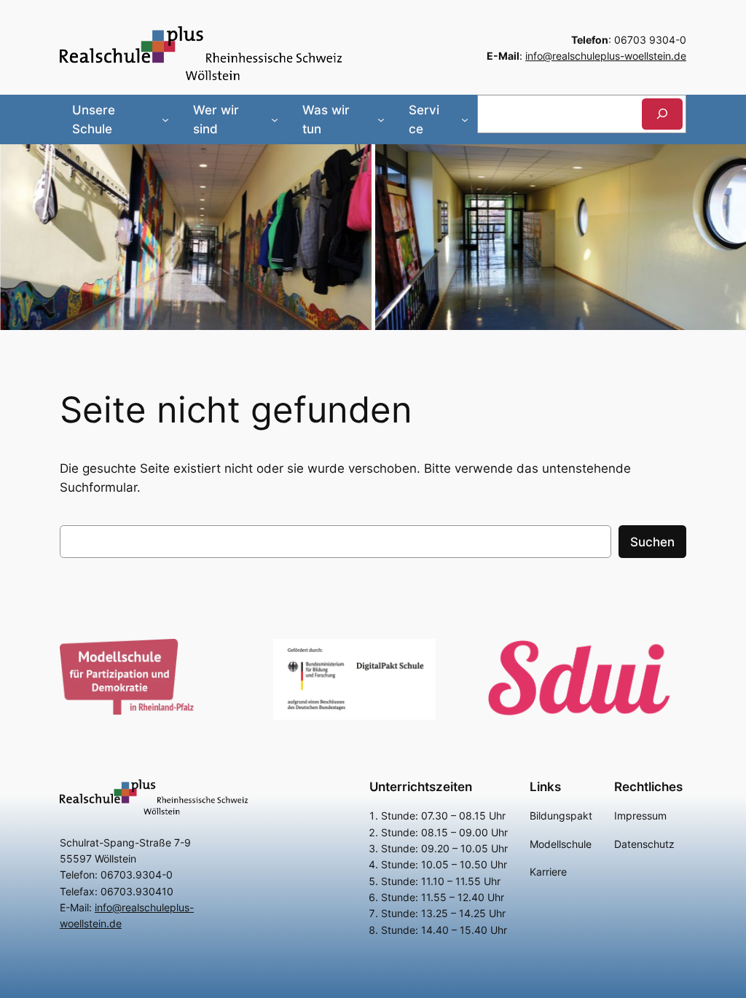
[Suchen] (662, 114)
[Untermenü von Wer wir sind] (274, 119)
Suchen (652, 542)
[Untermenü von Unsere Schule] (165, 119)
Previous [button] (18, 234)
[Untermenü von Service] (464, 119)
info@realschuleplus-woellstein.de (605, 56)
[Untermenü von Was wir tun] (381, 119)
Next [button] (728, 234)
